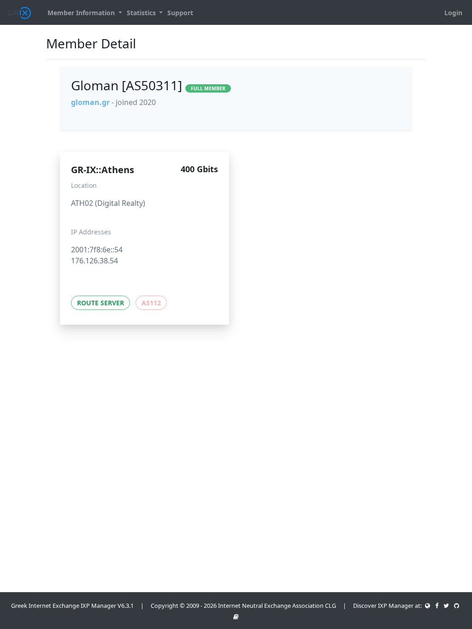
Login (453, 12)
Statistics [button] (142, 12)
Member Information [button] (82, 12)
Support (180, 12)
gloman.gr (90, 102)
